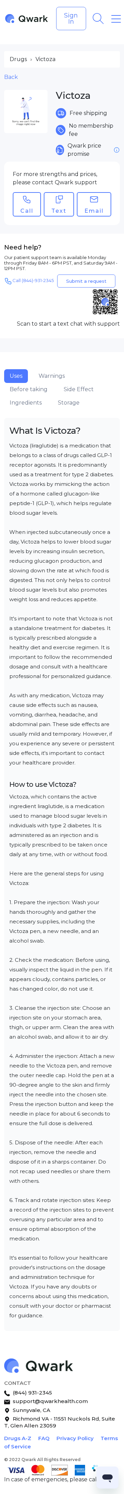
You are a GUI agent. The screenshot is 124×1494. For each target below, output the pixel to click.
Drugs (18, 59)
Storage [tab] (69, 402)
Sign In (71, 18)
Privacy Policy (75, 1438)
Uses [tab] (16, 376)
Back (11, 77)
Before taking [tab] (29, 389)
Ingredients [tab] (26, 402)
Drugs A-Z (17, 1438)
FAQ (44, 1438)
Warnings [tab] (52, 376)
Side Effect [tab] (79, 389)
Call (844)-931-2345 (33, 280)
